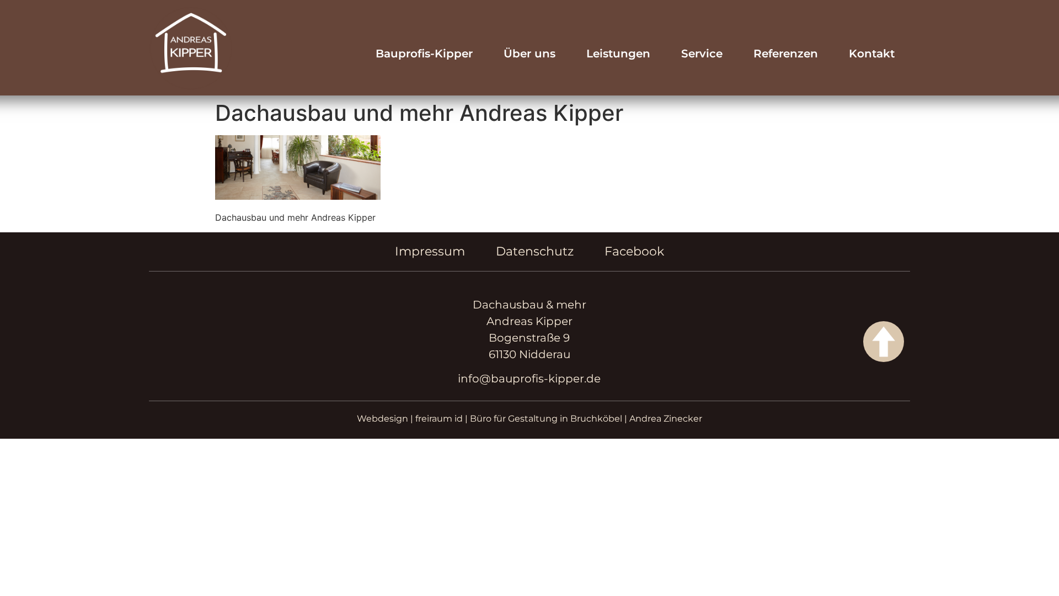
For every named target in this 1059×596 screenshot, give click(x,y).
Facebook (634, 251)
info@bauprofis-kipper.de (529, 378)
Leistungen (618, 53)
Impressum (430, 251)
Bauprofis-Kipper (424, 53)
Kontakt (872, 53)
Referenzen (785, 53)
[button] (24, 571)
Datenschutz (535, 251)
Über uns (529, 53)
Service (702, 53)
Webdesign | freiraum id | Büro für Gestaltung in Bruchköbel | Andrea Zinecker (529, 418)
